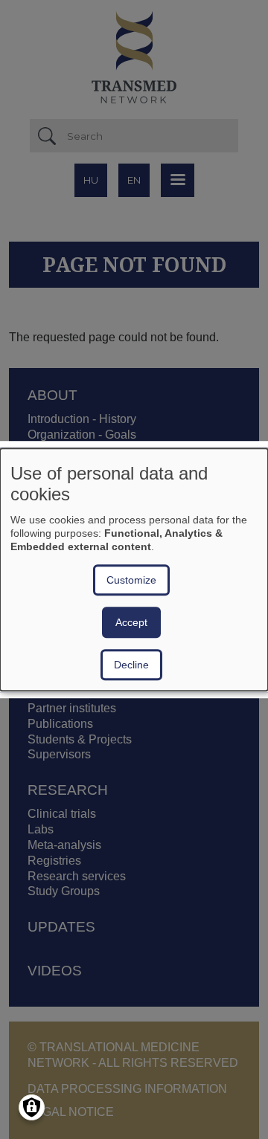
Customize (131, 580)
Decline (131, 665)
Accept (131, 622)
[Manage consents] (32, 1107)
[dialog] (134, 569)
